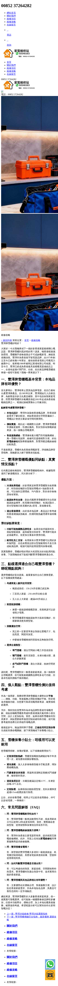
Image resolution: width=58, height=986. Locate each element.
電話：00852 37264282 (12, 94)
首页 (26, 340)
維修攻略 (11, 22)
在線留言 (11, 25)
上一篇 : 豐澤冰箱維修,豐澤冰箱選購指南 (27, 914)
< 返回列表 (6, 340)
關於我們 (11, 16)
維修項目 (11, 19)
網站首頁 (11, 13)
